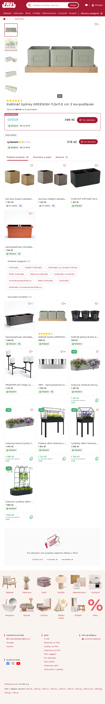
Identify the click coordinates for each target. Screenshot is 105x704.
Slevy (95, 615)
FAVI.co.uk (89, 689)
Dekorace (18, 13)
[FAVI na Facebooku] (8, 663)
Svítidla (36, 13)
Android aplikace (93, 639)
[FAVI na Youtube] (18, 663)
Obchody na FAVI (52, 643)
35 (64, 352)
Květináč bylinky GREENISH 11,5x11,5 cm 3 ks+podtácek (65, 337)
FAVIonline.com (11, 684)
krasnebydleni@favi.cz (19, 639)
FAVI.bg (98, 689)
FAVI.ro (45, 689)
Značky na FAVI (51, 646)
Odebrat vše (37, 559)
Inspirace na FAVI (52, 650)
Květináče (19, 19)
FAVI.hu (54, 689)
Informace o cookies (53, 669)
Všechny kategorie (90, 13)
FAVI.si (15, 693)
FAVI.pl (37, 689)
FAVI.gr (7, 693)
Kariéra (10, 646)
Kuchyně (62, 13)
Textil (28, 13)
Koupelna (73, 13)
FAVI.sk (29, 689)
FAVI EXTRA (49, 662)
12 (32, 304)
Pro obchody (50, 658)
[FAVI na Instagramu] (12, 663)
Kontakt (10, 643)
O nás (46, 639)
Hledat (73, 5)
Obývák (26, 615)
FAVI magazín (50, 654)
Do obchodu (89, 120)
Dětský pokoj (61, 616)
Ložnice (43, 615)
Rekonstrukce (49, 13)
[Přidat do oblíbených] (32, 166)
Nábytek (7, 13)
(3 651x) (28, 142)
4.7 (23, 142)
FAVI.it (71, 689)
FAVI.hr (62, 689)
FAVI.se (78, 689)
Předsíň (78, 615)
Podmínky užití (51, 665)
